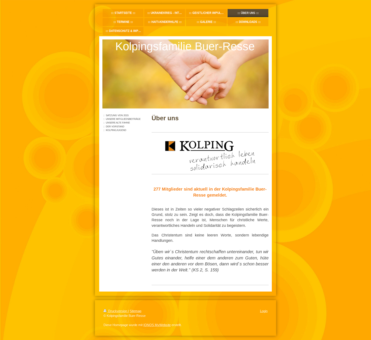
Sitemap (135, 311)
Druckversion (117, 311)
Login (264, 311)
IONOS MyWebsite (157, 325)
